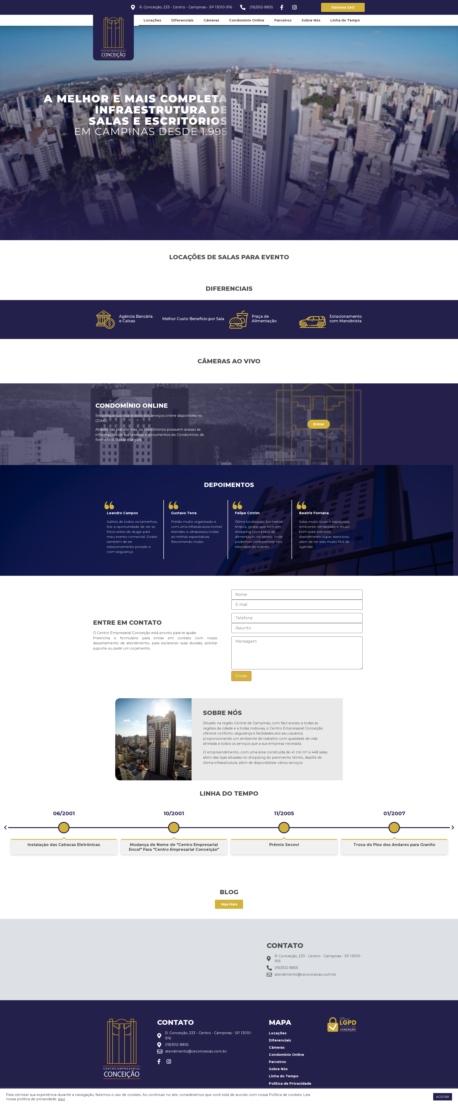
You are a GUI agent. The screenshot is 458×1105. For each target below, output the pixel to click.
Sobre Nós (311, 20)
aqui (61, 1099)
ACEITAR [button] (442, 1097)
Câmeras (211, 20)
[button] (5, 827)
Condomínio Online (246, 20)
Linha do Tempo (345, 20)
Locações (152, 20)
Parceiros (282, 20)
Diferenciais (182, 20)
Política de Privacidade (290, 1083)
